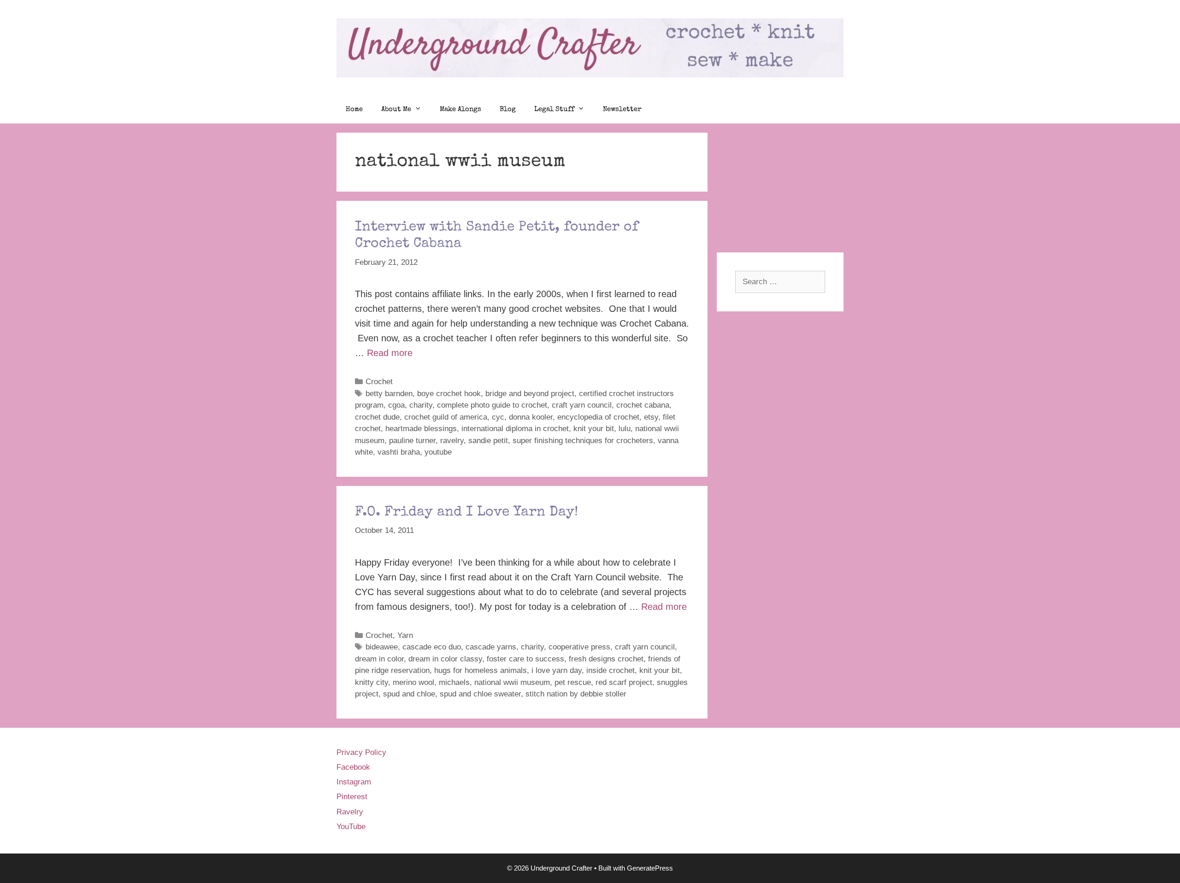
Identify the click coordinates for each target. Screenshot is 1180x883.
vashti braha (399, 452)
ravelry (452, 440)
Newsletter (622, 109)
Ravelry (349, 811)
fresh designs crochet (606, 659)
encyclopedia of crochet (598, 417)
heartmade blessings (421, 428)
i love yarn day (556, 670)
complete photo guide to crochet (492, 405)
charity (420, 405)
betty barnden (389, 393)
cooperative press (579, 647)
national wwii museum (512, 682)
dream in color (379, 659)
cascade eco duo (431, 647)
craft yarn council (582, 405)
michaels (454, 682)
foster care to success (525, 659)
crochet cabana (642, 405)
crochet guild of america (445, 417)
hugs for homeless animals (480, 670)
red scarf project (624, 682)
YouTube (351, 826)
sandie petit (488, 440)
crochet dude (377, 417)
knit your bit (593, 428)
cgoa (396, 405)
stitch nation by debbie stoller (575, 694)
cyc (498, 417)
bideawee (382, 647)
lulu (625, 428)
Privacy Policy (361, 752)
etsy (651, 417)
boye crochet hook (449, 393)
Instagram (353, 782)
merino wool (413, 682)
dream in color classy (445, 659)
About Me (396, 109)
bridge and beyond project (529, 393)
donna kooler (531, 417)
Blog (508, 109)
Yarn (405, 635)
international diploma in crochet (515, 428)
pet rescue (573, 682)
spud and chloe (409, 694)
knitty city (371, 682)
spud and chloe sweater (480, 694)
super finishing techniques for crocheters (583, 440)
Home (354, 109)
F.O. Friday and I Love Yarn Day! (466, 513)
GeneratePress (650, 868)
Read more (390, 353)
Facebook (353, 767)
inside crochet (610, 670)
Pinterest (351, 796)
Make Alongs (460, 109)
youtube (438, 452)
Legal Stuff (554, 109)
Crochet (379, 381)
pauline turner (412, 440)
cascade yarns (491, 647)
